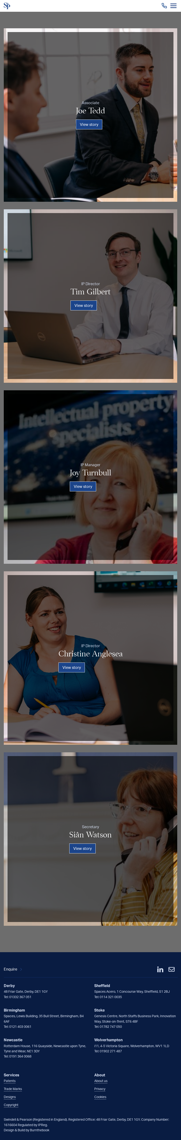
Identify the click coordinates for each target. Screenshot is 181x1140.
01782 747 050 (111, 1027)
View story (89, 124)
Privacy (99, 1089)
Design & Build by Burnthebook (26, 1130)
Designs (10, 1097)
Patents (10, 1081)
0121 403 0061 (20, 1027)
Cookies (100, 1097)
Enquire (10, 969)
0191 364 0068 (20, 1056)
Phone (164, 5)
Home (7, 6)
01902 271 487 (111, 1051)
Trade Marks (13, 1089)
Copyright (11, 1105)
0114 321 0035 (111, 997)
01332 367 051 (20, 997)
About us (100, 1081)
